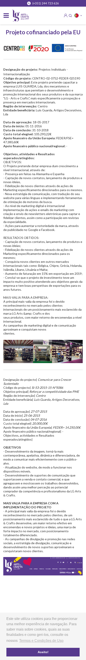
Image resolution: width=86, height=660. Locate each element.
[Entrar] (65, 15)
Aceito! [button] (43, 652)
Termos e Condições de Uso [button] (41, 641)
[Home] (20, 15)
